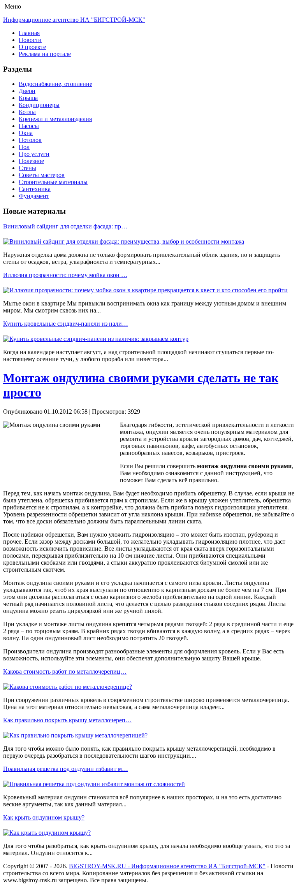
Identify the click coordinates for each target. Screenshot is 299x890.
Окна (26, 133)
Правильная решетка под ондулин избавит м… (65, 768)
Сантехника (35, 189)
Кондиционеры (39, 105)
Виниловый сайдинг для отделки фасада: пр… (65, 226)
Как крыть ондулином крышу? (43, 817)
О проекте (32, 47)
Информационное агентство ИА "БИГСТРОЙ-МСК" (74, 19)
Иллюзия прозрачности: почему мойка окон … (65, 275)
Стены (27, 168)
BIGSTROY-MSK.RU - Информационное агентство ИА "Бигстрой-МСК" (167, 866)
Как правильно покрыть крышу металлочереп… (67, 720)
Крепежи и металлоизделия (55, 119)
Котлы (27, 112)
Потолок (30, 140)
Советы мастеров (42, 175)
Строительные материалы (53, 182)
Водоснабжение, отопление (55, 84)
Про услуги (34, 154)
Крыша (28, 98)
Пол (24, 147)
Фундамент (34, 196)
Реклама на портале (45, 54)
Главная (29, 33)
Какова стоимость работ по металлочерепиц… (65, 671)
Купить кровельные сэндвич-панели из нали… (65, 323)
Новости (30, 40)
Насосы (29, 126)
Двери (27, 91)
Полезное (31, 161)
